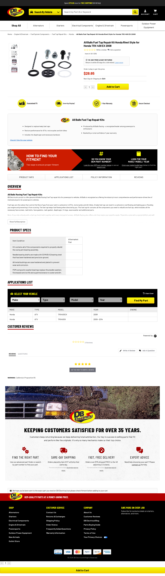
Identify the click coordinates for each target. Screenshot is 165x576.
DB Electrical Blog (91, 520)
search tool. (101, 167)
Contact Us (51, 512)
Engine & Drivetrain (105, 25)
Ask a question (115, 50)
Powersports (127, 25)
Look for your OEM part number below (97, 165)
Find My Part (141, 300)
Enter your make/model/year (132, 165)
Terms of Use (89, 533)
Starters (60, 25)
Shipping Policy (53, 520)
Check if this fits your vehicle (21, 140)
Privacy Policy (90, 529)
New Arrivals (14, 537)
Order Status (52, 525)
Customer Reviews (92, 516)
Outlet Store (14, 541)
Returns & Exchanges (55, 516)
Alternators (38, 25)
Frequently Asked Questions (58, 529)
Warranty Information (55, 533)
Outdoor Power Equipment (149, 25)
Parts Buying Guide (92, 525)
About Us (88, 512)
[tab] (127, 351)
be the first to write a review (82, 370)
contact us (136, 464)
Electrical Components (82, 25)
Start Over (149, 293)
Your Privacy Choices (93, 537)
